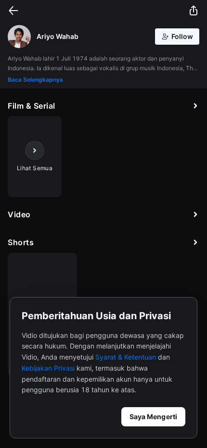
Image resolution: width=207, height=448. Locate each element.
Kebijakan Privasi (48, 368)
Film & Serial (31, 106)
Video (19, 214)
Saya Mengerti (153, 416)
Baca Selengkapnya (35, 79)
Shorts (21, 242)
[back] (13, 10)
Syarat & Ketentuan (125, 357)
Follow (182, 36)
